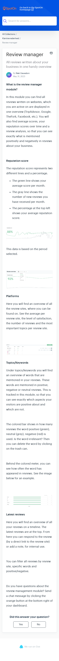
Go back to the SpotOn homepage (31, 8)
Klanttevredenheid (10, 38)
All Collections (8, 34)
